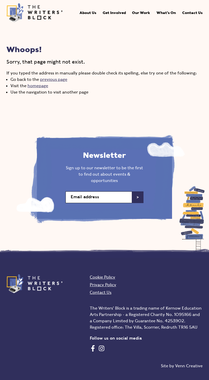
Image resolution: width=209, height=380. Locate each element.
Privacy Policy (103, 284)
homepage (38, 85)
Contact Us (192, 12)
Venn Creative (189, 365)
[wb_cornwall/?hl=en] (101, 348)
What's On (166, 12)
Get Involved (114, 12)
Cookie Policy (102, 277)
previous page (53, 79)
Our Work (141, 12)
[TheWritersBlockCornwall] (93, 348)
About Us (88, 12)
